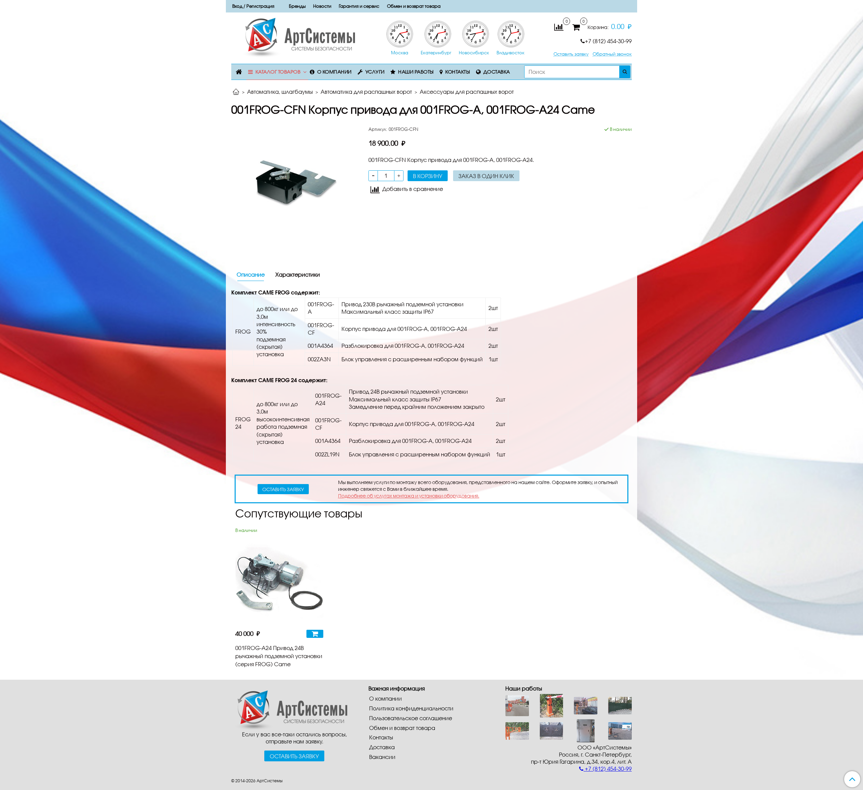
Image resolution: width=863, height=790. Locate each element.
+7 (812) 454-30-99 (608, 41)
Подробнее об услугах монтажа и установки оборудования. (408, 496)
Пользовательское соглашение (410, 718)
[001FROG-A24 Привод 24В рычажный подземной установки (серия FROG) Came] (279, 580)
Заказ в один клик (486, 176)
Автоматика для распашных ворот (366, 91)
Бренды (297, 6)
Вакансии (382, 757)
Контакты (457, 72)
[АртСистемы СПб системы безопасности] (289, 709)
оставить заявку (283, 489)
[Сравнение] (559, 26)
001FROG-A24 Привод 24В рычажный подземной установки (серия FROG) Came (278, 656)
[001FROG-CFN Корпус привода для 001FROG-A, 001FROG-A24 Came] (294, 188)
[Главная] (236, 92)
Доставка (496, 72)
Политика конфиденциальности (411, 708)
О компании (334, 72)
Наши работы (416, 72)
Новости (322, 6)
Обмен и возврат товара (414, 6)
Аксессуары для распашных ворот (467, 91)
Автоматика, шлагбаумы (280, 91)
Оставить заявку (571, 54)
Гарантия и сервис (359, 6)
